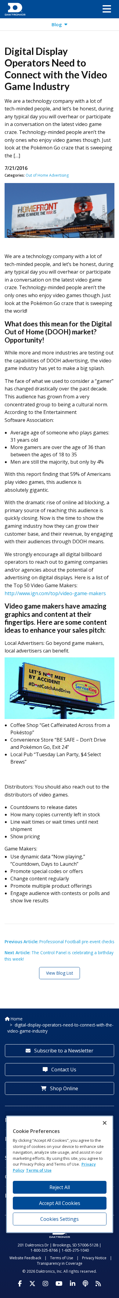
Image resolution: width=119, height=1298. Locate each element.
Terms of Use (61, 1257)
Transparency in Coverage (59, 1263)
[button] (106, 9)
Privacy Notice (94, 1257)
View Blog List (59, 973)
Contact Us (63, 1069)
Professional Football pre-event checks (59, 941)
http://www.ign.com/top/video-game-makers (55, 593)
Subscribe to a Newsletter (63, 1050)
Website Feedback (25, 1257)
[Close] (104, 1123)
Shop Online (63, 1088)
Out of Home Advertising (47, 175)
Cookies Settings (59, 1219)
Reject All (59, 1187)
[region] (59, 1174)
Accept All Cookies (59, 1203)
